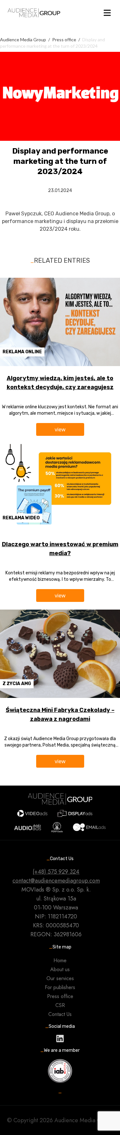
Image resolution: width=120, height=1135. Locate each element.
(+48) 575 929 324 (56, 871)
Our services (60, 978)
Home (60, 960)
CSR (60, 1005)
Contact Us (60, 1014)
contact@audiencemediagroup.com (56, 880)
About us (60, 969)
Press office (60, 996)
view (60, 429)
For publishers (60, 987)
